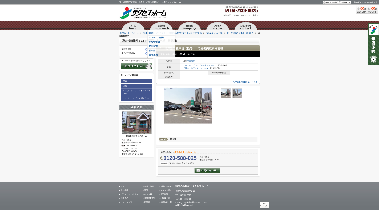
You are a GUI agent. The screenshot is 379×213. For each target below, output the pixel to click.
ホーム (123, 186)
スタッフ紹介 (166, 190)
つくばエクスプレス (190, 65)
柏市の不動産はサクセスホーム (192, 186)
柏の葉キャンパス (208, 65)
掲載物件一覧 (166, 202)
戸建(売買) (153, 46)
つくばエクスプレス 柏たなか (136, 98)
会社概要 (124, 190)
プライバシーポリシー (130, 194)
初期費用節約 (150, 198)
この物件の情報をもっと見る (244, 82)
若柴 (193, 61)
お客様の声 (165, 198)
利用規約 (124, 198)
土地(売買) (153, 55)
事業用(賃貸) (154, 42)
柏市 (189, 61)
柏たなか (204, 68)
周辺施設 (164, 194)
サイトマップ (126, 202)
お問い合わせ (166, 186)
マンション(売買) (156, 37)
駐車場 (152, 50)
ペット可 (148, 194)
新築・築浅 (149, 186)
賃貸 (151, 33)
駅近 (146, 190)
